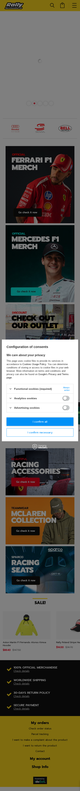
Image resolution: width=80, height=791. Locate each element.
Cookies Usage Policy (34, 364)
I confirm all (40, 422)
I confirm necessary (40, 432)
